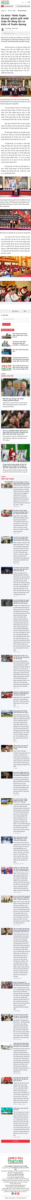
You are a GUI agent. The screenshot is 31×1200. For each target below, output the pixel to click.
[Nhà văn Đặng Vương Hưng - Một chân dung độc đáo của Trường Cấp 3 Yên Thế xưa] (7, 931)
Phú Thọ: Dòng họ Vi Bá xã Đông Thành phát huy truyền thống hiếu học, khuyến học (21, 483)
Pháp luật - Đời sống (17, 892)
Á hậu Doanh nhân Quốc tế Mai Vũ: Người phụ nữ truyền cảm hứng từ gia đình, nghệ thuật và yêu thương (15, 466)
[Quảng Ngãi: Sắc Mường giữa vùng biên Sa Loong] (7, 713)
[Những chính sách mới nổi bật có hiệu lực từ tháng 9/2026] (7, 748)
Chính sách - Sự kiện (17, 1073)
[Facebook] (13, 1193)
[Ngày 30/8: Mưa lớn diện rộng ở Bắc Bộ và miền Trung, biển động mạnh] (7, 839)
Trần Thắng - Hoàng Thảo (11, 28)
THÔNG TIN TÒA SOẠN (10, 1198)
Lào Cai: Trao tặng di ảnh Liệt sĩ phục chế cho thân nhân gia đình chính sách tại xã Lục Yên (21, 539)
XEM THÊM (15, 1141)
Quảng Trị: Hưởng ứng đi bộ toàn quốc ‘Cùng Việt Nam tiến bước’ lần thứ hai (21, 693)
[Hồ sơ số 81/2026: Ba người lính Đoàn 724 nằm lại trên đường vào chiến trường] (7, 602)
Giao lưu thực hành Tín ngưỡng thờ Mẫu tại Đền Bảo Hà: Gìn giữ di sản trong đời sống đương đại (21, 985)
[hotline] (22, 2)
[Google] (15, 1193)
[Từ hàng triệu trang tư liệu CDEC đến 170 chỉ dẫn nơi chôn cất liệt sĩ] (7, 1080)
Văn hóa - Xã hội (16, 506)
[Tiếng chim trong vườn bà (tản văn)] (7, 1110)
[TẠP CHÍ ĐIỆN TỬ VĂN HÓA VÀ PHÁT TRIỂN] (6, 2)
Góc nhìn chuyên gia (17, 833)
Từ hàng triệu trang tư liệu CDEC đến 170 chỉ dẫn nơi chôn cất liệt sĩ (20, 1079)
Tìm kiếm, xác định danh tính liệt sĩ (19, 1104)
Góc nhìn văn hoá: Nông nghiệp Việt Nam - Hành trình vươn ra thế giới (20, 800)
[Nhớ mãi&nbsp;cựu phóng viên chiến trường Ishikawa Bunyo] (15, 387)
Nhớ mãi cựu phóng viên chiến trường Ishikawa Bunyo (13, 399)
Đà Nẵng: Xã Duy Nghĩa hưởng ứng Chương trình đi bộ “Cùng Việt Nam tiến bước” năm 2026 (21, 513)
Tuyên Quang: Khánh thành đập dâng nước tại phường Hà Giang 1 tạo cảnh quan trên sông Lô (21, 1046)
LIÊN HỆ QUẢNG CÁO (21, 1198)
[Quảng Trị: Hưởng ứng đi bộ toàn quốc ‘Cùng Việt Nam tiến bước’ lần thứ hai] (7, 694)
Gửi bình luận (6, 324)
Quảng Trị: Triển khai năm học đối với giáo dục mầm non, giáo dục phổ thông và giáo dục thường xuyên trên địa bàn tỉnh (21, 870)
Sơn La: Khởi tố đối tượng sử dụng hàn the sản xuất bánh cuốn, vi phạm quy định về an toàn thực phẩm (21, 898)
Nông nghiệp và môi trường (18, 863)
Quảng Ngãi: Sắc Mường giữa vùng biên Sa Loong (20, 711)
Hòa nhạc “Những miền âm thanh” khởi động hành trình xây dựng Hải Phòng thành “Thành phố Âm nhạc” (21, 775)
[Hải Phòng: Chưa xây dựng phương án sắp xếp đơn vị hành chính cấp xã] (7, 570)
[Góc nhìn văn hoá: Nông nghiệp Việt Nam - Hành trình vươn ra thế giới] (7, 801)
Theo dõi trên (6, 33)
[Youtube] (18, 1193)
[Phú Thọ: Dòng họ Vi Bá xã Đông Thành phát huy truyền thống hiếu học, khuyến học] (7, 484)
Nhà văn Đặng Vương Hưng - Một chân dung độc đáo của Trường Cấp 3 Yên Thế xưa (21, 930)
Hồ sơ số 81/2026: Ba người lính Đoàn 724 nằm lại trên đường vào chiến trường (21, 601)
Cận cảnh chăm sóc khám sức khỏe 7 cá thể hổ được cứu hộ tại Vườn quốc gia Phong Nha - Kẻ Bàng (20, 1017)
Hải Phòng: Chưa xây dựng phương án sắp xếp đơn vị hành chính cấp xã (21, 569)
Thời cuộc (15, 596)
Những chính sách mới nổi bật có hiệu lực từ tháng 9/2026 (20, 747)
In (25, 311)
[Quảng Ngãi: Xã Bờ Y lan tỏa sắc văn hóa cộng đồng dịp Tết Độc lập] (7, 658)
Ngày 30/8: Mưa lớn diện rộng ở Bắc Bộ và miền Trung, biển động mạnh (20, 838)
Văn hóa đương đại (5, 394)
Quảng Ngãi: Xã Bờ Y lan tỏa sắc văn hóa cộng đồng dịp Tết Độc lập (21, 657)
